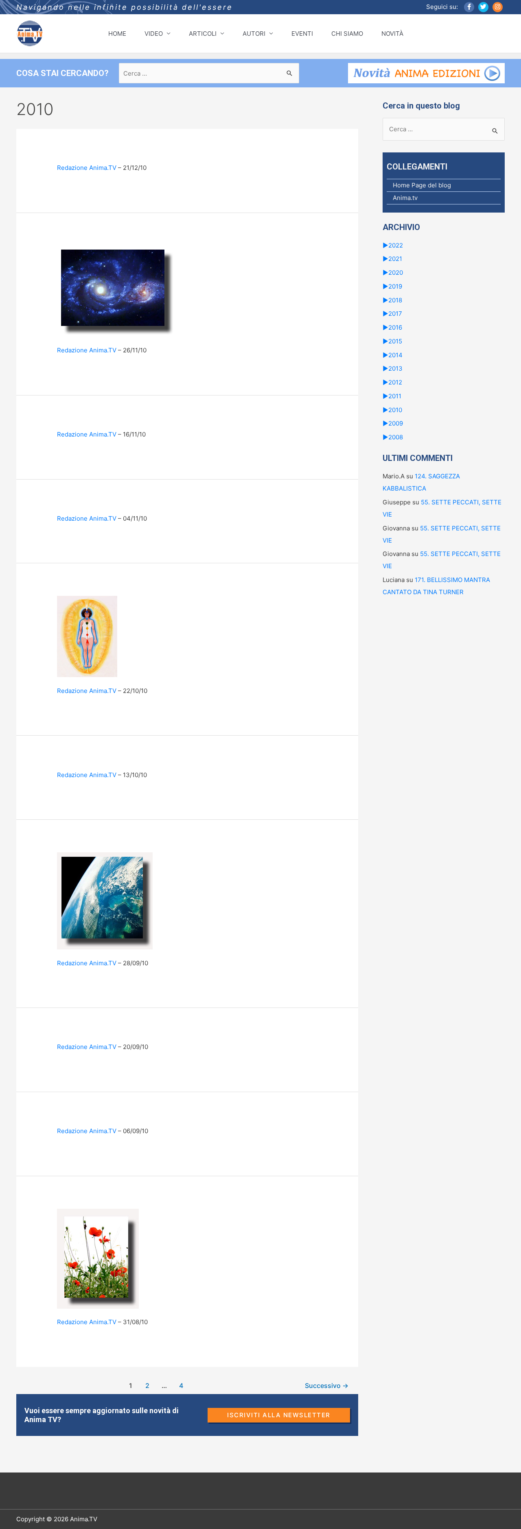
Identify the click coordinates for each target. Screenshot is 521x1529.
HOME (117, 33)
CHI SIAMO (347, 33)
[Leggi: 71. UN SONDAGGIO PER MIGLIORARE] (105, 900)
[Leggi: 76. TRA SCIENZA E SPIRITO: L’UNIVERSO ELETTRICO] (115, 290)
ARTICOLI (203, 33)
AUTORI (254, 33)
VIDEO (153, 33)
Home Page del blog (422, 185)
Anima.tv (405, 198)
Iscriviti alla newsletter (279, 1415)
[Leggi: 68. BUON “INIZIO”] (98, 1258)
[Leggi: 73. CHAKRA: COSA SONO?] (87, 636)
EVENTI (302, 33)
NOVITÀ (392, 33)
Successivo (326, 1386)
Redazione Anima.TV (86, 168)
